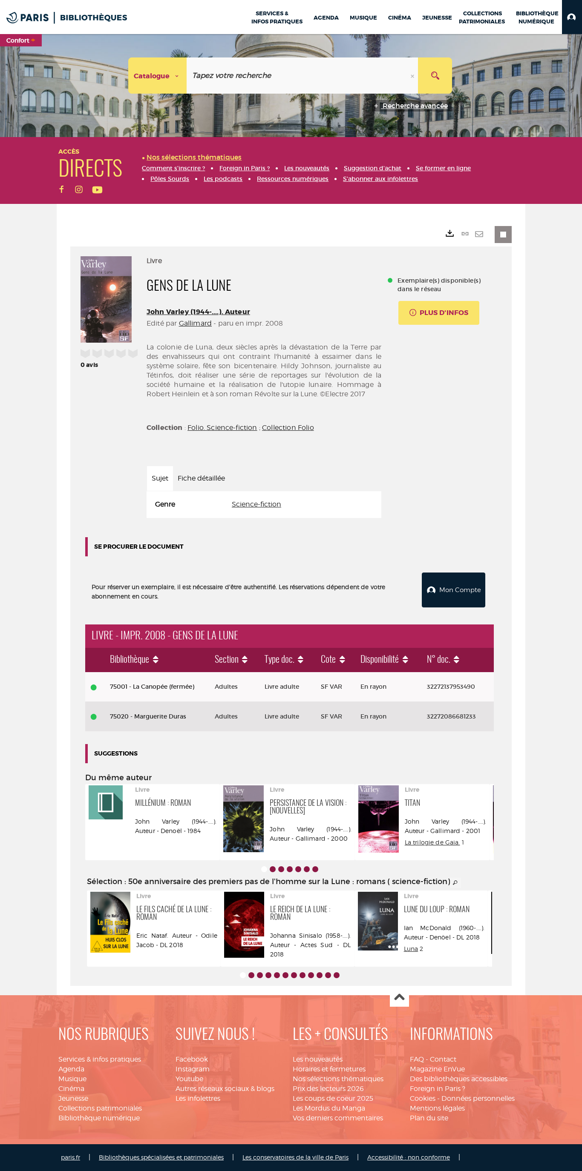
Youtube (189, 1079)
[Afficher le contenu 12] (337, 975)
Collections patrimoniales (100, 1108)
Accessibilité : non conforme (408, 1157)
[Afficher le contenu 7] (315, 869)
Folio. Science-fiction (222, 428)
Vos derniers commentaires (338, 1118)
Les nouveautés (318, 1059)
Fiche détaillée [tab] (201, 478)
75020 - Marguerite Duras (148, 716)
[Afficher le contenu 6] (307, 869)
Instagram (193, 1069)
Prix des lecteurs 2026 (328, 1089)
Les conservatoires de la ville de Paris (295, 1157)
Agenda (71, 1069)
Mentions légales (437, 1108)
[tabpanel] (264, 505)
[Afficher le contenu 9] (311, 975)
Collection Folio (288, 428)
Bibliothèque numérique (99, 1118)
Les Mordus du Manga (329, 1108)
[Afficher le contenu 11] (328, 975)
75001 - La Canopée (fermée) (152, 686)
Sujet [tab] (160, 478)
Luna (411, 948)
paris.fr (70, 1157)
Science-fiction (256, 504)
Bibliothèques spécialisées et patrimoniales (161, 1157)
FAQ (417, 1059)
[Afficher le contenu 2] (273, 869)
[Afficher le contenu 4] (290, 869)
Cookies (422, 1098)
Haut (399, 997)
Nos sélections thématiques (338, 1079)
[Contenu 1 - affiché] (264, 869)
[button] (572, 17)
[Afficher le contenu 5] (298, 869)
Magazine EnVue (437, 1069)
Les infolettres (198, 1098)
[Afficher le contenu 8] (302, 975)
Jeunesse (73, 1098)
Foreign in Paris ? (437, 1089)
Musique (72, 1079)
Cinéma (71, 1089)
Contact (443, 1059)
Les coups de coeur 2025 (333, 1098)
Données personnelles (478, 1098)
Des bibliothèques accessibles (458, 1079)
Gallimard (195, 323)
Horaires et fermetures (329, 1069)
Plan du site (429, 1118)
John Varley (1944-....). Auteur (198, 311)
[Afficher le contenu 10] (320, 975)
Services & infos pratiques (99, 1059)
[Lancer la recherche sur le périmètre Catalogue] (435, 75)
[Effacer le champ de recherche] (413, 75)
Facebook (192, 1059)
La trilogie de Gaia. (432, 842)
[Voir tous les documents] (455, 883)
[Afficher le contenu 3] (281, 869)
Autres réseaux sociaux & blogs (225, 1089)
